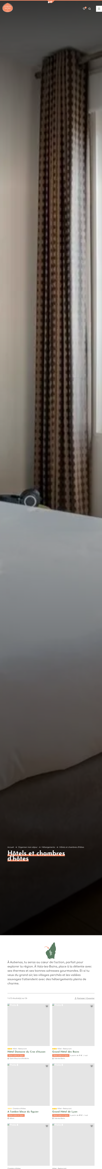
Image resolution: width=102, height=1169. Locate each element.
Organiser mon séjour (27, 847)
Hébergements (48, 847)
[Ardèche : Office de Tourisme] (7, 7)
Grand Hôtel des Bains (65, 1052)
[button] (51, 1)
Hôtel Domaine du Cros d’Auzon (26, 1052)
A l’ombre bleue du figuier (23, 1112)
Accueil (10, 847)
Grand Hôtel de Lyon (64, 1112)
